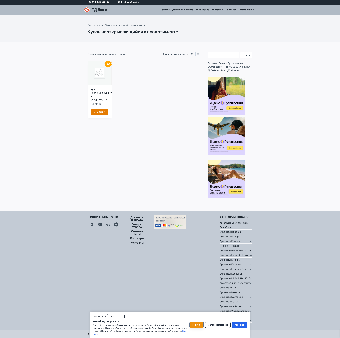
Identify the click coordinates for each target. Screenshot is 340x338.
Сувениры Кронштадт (232, 273)
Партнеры (231, 9)
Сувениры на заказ (230, 232)
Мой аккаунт (247, 9)
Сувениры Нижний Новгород (236, 255)
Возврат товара (137, 226)
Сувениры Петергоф (231, 264)
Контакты (217, 9)
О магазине (202, 9)
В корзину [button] (99, 111)
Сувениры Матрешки (231, 297)
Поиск (246, 55)
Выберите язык (99, 316)
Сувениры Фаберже (231, 306)
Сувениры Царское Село (233, 269)
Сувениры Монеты (230, 292)
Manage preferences (218, 325)
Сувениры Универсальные (234, 311)
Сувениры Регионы (230, 241)
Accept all (239, 325)
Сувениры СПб (228, 287)
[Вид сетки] (192, 54)
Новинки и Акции (229, 246)
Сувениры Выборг (230, 236)
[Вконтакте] (108, 224)
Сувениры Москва (230, 259)
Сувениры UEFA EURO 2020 (235, 278)
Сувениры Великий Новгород (236, 250)
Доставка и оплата (182, 9)
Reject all (196, 325)
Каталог (165, 9)
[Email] (100, 224)
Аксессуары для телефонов (235, 283)
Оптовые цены (137, 233)
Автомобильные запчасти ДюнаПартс (234, 225)
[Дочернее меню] (250, 222)
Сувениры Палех (229, 301)
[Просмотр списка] (198, 54)
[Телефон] (92, 224)
